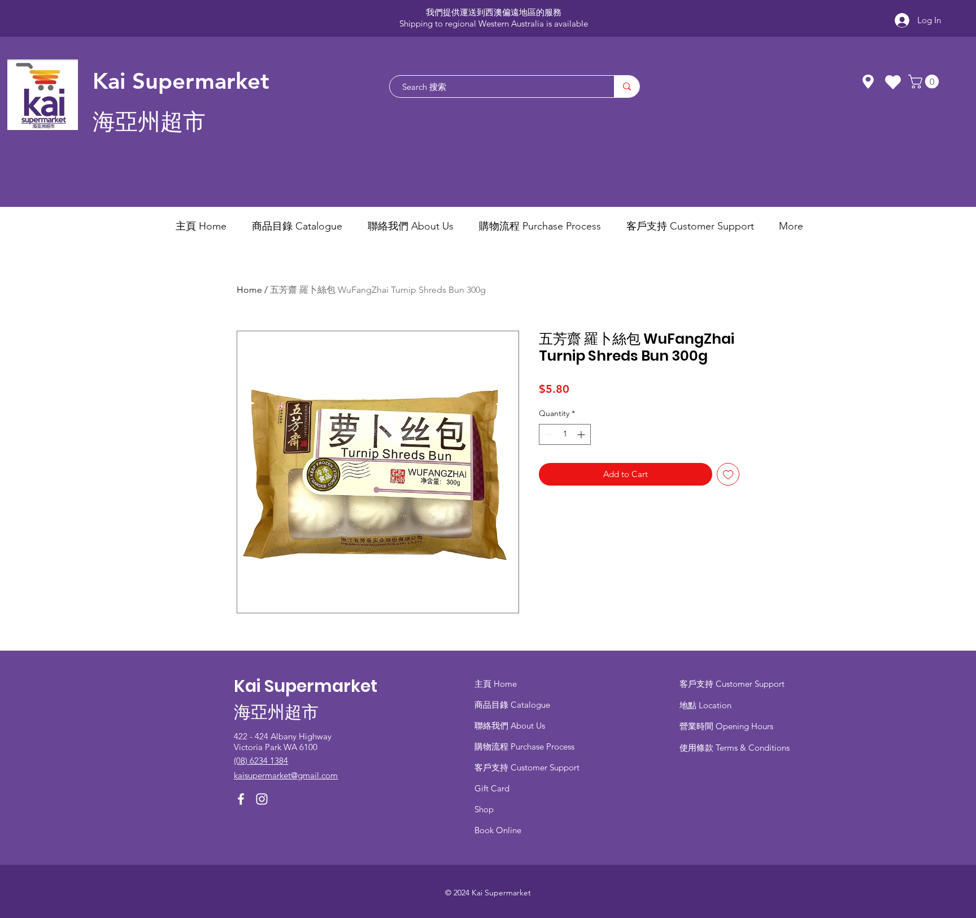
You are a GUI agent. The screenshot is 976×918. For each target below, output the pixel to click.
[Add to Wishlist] (728, 474)
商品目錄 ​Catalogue (513, 704)
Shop (484, 809)
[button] (925, 81)
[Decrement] (548, 434)
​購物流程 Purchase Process (524, 746)
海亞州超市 (149, 122)
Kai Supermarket (181, 80)
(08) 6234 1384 (261, 760)
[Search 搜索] (626, 86)
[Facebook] (241, 799)
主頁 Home (495, 683)
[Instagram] (261, 799)
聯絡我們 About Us (509, 725)
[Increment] (582, 434)
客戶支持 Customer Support (527, 767)
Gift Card (491, 788)
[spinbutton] (565, 434)
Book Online (497, 830)
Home (249, 289)
